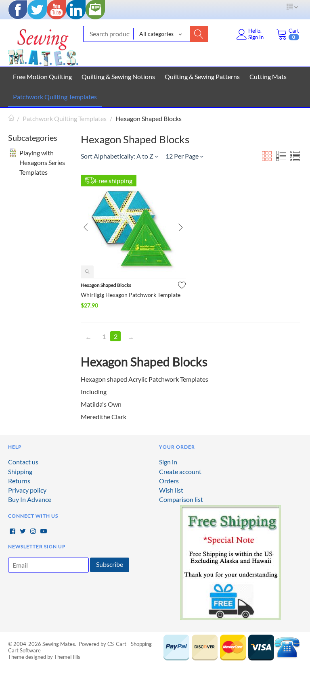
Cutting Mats (268, 76)
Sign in (168, 462)
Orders (169, 481)
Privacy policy (27, 490)
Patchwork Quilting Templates (55, 96)
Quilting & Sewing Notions (118, 76)
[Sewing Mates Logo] (43, 45)
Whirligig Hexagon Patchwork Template (130, 294)
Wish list (171, 490)
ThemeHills (67, 657)
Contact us (23, 462)
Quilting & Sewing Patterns (202, 76)
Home (11, 118)
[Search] (199, 34)
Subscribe (109, 564)
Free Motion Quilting (42, 76)
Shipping (20, 471)
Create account (180, 471)
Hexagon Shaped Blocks (106, 285)
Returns (19, 481)
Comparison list (181, 499)
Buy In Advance (29, 499)
